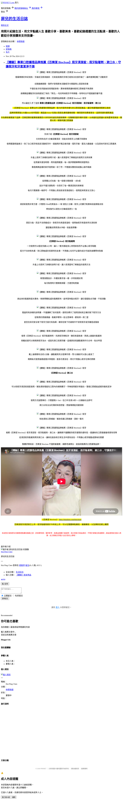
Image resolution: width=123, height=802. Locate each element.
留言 (27, 565)
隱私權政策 (75, 769)
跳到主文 (5, 25)
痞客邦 (22, 565)
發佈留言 (5, 598)
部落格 (9, 49)
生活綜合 (20, 572)
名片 (8, 52)
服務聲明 (84, 769)
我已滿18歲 (6, 797)
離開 (13, 797)
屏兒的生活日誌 (14, 18)
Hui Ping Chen (6, 552)
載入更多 (5, 584)
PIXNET (43, 769)
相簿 (8, 46)
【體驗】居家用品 (23, 575)
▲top (3, 579)
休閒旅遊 (21, 41)
